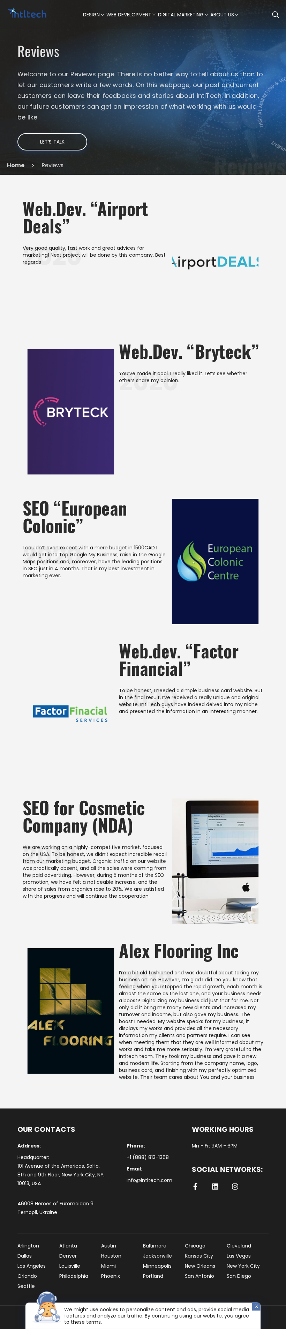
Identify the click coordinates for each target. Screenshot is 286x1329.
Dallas (24, 1255)
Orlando (27, 1276)
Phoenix (110, 1276)
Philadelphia (73, 1276)
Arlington (28, 1245)
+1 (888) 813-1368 (148, 1157)
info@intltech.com (149, 1180)
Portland (153, 1276)
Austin (108, 1245)
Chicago (195, 1245)
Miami (108, 1265)
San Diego (239, 1276)
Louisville (69, 1265)
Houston (111, 1255)
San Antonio (199, 1276)
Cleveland (239, 1245)
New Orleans (200, 1265)
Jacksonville (157, 1255)
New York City (243, 1265)
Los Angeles (31, 1265)
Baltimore (154, 1245)
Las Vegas (239, 1255)
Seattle (26, 1286)
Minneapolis (157, 1265)
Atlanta (68, 1245)
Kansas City (199, 1255)
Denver (68, 1255)
